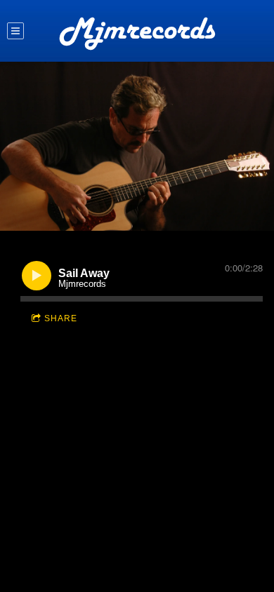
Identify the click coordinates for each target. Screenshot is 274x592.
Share (60, 318)
